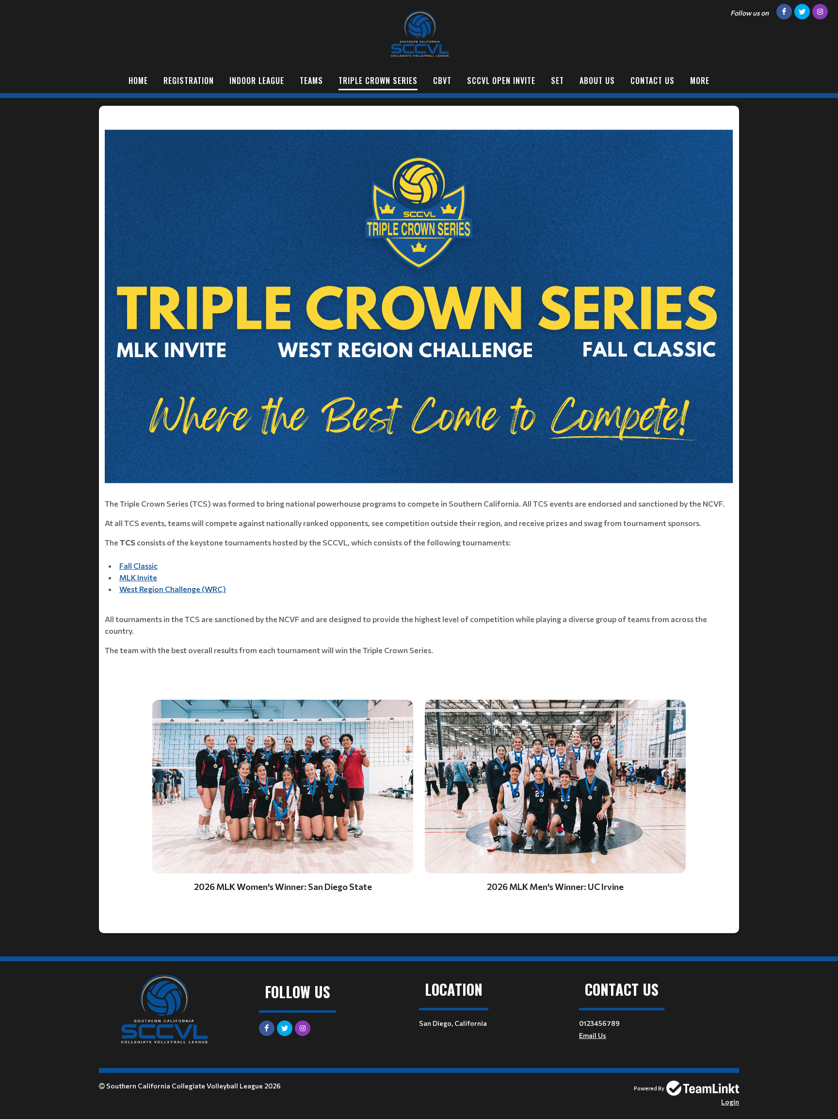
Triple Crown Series (378, 80)
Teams (311, 80)
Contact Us (652, 80)
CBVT (442, 80)
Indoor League (256, 80)
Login (730, 1102)
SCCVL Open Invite (501, 80)
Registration (188, 80)
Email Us (592, 1035)
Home (138, 80)
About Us (597, 80)
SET (557, 80)
